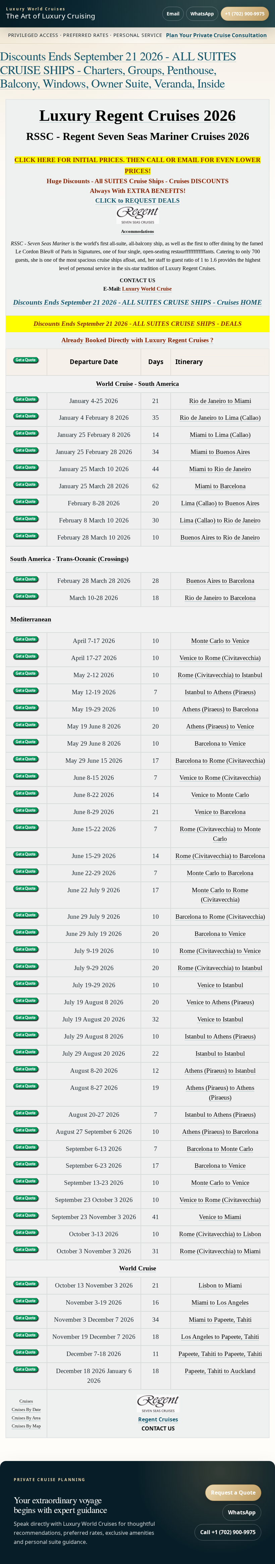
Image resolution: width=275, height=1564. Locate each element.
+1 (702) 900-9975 (245, 13)
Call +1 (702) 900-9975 (228, 1532)
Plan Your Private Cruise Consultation (216, 35)
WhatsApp (202, 13)
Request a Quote (233, 1492)
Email (173, 13)
